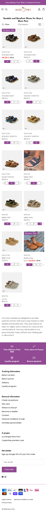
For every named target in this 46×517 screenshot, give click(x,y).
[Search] (7, 9)
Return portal (8, 379)
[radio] (7, 61)
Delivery (5, 382)
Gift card (6, 404)
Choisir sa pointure (10, 400)
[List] (43, 24)
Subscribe (9, 469)
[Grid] (39, 24)
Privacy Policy (7, 503)
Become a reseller (10, 411)
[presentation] (21, 61)
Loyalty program (9, 386)
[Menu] (2, 9)
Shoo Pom (11, 509)
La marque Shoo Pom (11, 436)
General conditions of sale (13, 419)
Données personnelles (11, 423)
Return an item (8, 375)
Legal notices (6, 499)
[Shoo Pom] (23, 9)
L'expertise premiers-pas (13, 440)
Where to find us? (9, 407)
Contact (5, 415)
